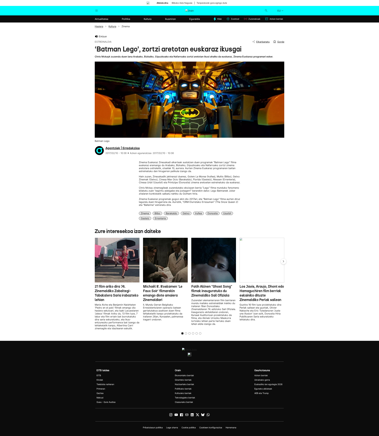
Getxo (186, 213)
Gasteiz (145, 218)
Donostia (213, 213)
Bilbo (157, 213)
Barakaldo (171, 213)
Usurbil (227, 213)
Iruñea (198, 213)
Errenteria (160, 218)
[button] (283, 261)
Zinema (145, 213)
